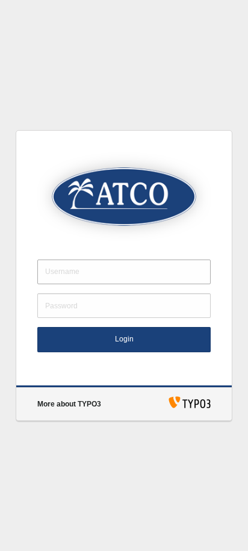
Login (124, 339)
